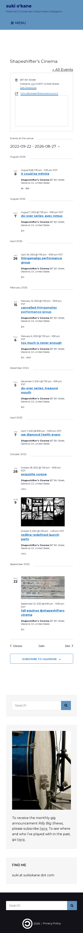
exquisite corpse (34, 474)
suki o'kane (19, 6)
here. (44, 829)
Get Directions (28, 87)
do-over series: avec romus (41, 216)
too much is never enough (41, 343)
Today (41, 645)
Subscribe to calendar (39, 659)
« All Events (62, 69)
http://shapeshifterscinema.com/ (39, 93)
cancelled (39, 310)
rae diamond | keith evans (40, 434)
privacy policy (52, 923)
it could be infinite (35, 174)
